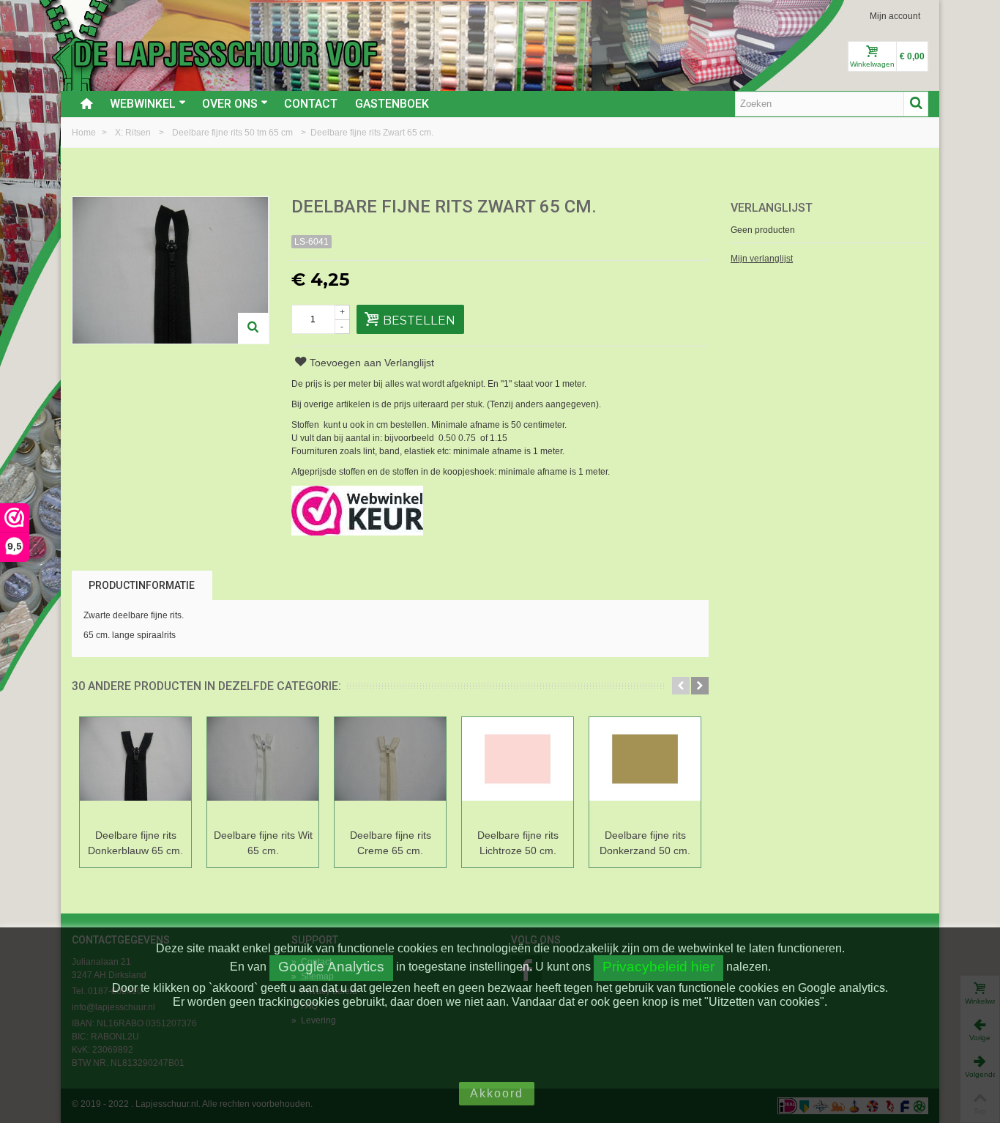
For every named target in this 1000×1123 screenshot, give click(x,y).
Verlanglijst (772, 208)
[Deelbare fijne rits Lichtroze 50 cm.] (517, 770)
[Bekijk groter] (253, 328)
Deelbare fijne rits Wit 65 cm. (263, 842)
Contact (310, 104)
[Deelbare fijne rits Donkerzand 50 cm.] (645, 770)
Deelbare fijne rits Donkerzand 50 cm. (645, 842)
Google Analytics (331, 966)
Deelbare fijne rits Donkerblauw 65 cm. (135, 842)
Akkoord (496, 1093)
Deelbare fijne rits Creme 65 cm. (390, 842)
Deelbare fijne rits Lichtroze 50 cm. (518, 842)
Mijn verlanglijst (762, 258)
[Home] (86, 104)
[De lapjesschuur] (225, 53)
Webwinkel (143, 104)
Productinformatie (142, 585)
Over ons (230, 104)
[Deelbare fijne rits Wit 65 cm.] (262, 770)
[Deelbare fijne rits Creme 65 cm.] (390, 770)
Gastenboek (392, 104)
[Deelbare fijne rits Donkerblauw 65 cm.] (135, 770)
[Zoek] (915, 104)
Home (85, 132)
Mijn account (895, 16)
